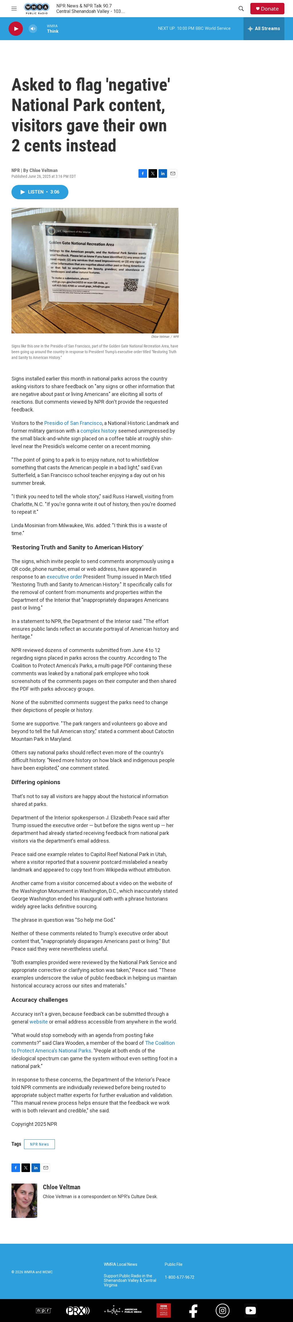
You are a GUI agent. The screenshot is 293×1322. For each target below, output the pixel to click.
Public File (174, 1264)
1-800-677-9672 (179, 1277)
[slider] (42, 29)
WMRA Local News (120, 1264)
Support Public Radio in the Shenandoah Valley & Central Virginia (130, 1280)
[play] (15, 29)
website (38, 1022)
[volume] (33, 28)
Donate (270, 9)
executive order (64, 577)
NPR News (39, 1144)
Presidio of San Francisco (73, 423)
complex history (98, 431)
